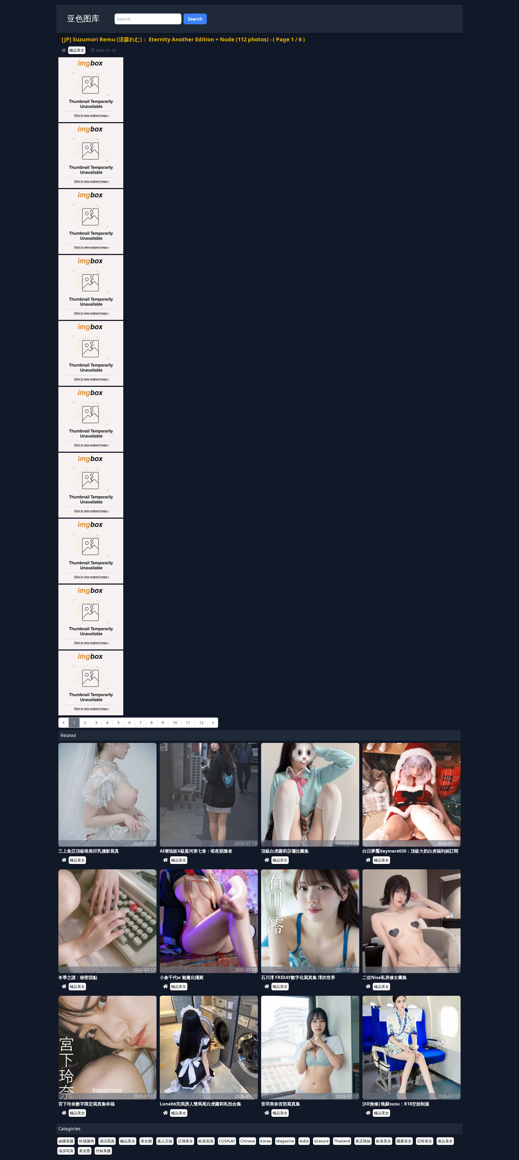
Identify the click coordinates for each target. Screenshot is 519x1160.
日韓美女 (424, 1141)
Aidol (304, 1141)
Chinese (247, 1141)
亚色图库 (83, 18)
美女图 (84, 1150)
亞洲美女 (185, 1141)
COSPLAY (227, 1141)
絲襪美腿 (66, 1141)
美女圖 (146, 1141)
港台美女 (445, 1141)
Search (195, 19)
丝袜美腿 (103, 1150)
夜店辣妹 (363, 1141)
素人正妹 (164, 1141)
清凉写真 (66, 1150)
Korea (265, 1141)
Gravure (321, 1141)
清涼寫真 (107, 1141)
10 (175, 722)
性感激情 (86, 1141)
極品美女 (76, 50)
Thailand (342, 1141)
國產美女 (404, 1141)
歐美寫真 (206, 1141)
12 (201, 722)
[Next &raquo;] (213, 723)
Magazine (285, 1141)
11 (188, 722)
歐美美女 (383, 1141)
